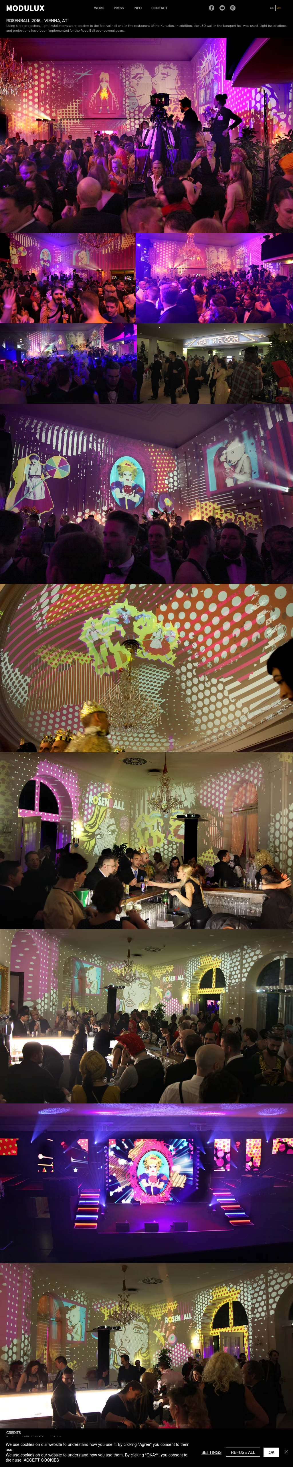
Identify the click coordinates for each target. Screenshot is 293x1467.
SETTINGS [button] (211, 1452)
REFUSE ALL (243, 1452)
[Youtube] (222, 8)
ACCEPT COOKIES (41, 1460)
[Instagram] (232, 8)
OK (271, 1452)
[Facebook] (211, 8)
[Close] (286, 1452)
